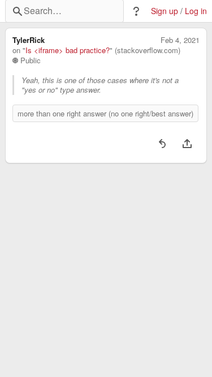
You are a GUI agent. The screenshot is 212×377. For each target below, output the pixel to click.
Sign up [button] (164, 11)
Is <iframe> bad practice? (67, 50)
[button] (136, 11)
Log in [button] (196, 11)
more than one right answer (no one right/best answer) (105, 113)
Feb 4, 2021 (180, 40)
